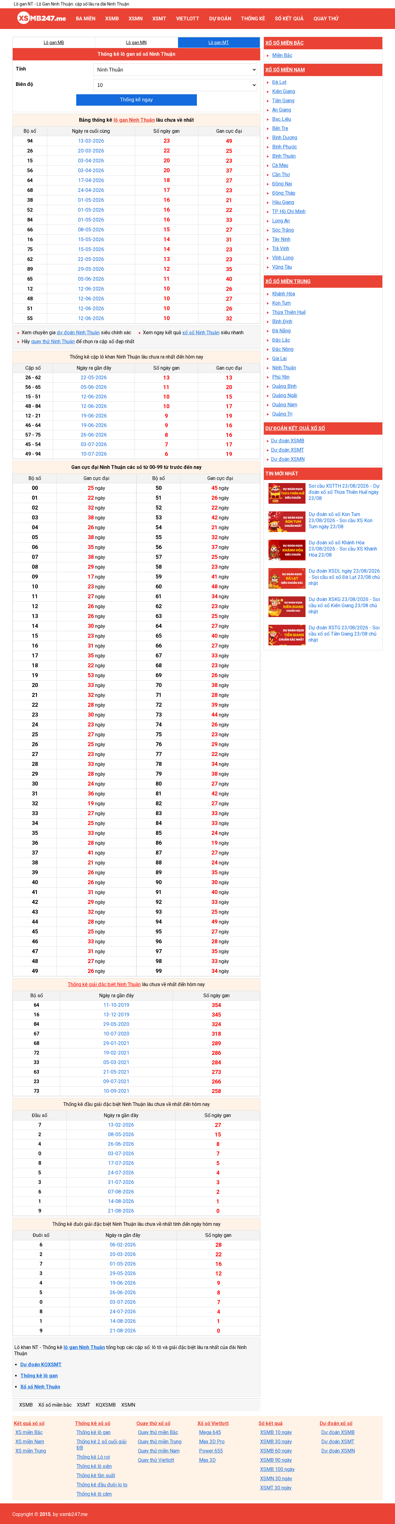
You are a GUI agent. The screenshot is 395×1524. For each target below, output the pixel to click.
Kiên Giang (283, 91)
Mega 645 (210, 1432)
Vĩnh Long (282, 258)
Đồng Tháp (283, 193)
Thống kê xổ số (92, 1423)
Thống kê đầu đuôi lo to (102, 1485)
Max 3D (207, 1460)
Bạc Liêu (281, 119)
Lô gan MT (219, 42)
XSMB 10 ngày (276, 1432)
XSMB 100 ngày (277, 1469)
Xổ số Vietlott (213, 1423)
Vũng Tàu (282, 267)
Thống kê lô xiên (94, 1466)
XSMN (136, 19)
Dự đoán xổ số (336, 1423)
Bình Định (282, 321)
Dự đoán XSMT (287, 450)
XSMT (159, 19)
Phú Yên (280, 377)
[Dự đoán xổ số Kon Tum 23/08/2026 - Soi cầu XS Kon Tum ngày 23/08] (287, 522)
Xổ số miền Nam (285, 70)
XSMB (112, 19)
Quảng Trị (282, 414)
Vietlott (187, 19)
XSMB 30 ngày (276, 1442)
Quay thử (326, 19)
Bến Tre (280, 128)
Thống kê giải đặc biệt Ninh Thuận (104, 984)
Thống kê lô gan (39, 1376)
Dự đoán (220, 19)
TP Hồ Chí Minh (289, 211)
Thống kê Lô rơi (93, 1457)
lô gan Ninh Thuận (134, 120)
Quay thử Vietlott (156, 1460)
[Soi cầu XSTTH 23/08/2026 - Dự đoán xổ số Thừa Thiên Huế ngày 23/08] (287, 494)
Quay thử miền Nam (159, 1451)
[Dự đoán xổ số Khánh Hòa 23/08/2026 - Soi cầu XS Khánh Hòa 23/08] (287, 551)
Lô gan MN (136, 42)
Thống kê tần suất (96, 1475)
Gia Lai (279, 358)
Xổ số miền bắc (55, 1405)
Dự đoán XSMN (288, 459)
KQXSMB (106, 1405)
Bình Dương (284, 137)
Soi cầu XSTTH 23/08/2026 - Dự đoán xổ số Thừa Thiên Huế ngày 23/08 (344, 492)
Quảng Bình (284, 386)
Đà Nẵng (281, 331)
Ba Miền (85, 19)
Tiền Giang (283, 101)
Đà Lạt (279, 82)
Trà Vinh (280, 248)
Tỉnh (21, 69)
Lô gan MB (54, 42)
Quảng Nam (284, 405)
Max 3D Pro (212, 1442)
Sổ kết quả (289, 19)
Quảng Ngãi (284, 395)
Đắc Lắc (281, 340)
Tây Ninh (281, 239)
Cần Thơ (281, 174)
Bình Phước (284, 147)
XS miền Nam (29, 1442)
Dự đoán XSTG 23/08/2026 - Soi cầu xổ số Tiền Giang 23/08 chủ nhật (344, 634)
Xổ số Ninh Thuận (40, 1387)
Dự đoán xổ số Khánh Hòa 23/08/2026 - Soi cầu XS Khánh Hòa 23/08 (343, 549)
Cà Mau (280, 165)
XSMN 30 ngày (276, 1478)
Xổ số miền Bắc (284, 43)
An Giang (281, 110)
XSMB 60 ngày (276, 1451)
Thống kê (253, 19)
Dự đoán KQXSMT (41, 1365)
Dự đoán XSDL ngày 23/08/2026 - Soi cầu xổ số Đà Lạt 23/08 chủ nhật (344, 577)
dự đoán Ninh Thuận (78, 332)
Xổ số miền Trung (287, 281)
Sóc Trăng (283, 230)
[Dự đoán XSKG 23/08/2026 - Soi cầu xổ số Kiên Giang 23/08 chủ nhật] (287, 607)
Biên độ (24, 84)
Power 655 (211, 1451)
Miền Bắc (282, 55)
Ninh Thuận (284, 368)
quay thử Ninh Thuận (53, 341)
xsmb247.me (74, 1514)
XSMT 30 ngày (276, 1488)
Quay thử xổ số (153, 1423)
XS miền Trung (30, 1451)
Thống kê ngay (136, 99)
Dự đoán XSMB (287, 441)
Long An (281, 221)
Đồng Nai (282, 184)
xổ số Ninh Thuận (200, 332)
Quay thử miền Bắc (158, 1432)
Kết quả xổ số (29, 1423)
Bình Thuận (284, 156)
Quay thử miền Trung (159, 1442)
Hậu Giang (283, 202)
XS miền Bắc (29, 1432)
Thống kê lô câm (94, 1494)
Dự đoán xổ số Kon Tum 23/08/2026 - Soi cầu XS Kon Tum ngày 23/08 (340, 520)
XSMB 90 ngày (276, 1460)
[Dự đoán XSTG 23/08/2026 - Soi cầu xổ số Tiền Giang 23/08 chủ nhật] (287, 636)
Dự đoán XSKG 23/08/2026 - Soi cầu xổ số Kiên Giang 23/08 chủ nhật (344, 605)
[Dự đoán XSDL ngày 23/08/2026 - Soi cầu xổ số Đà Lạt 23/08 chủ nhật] (287, 579)
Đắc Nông (282, 349)
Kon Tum (281, 303)
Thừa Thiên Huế (289, 312)
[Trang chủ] (41, 22)
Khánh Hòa (283, 294)
